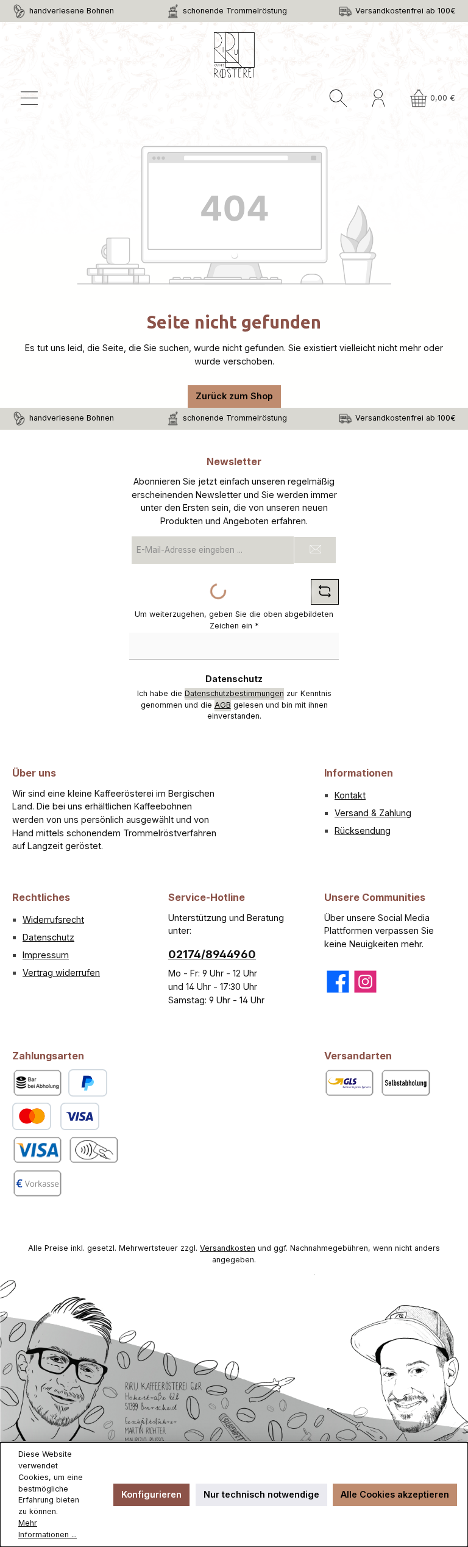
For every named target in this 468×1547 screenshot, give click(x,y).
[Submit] (315, 550)
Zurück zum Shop (234, 396)
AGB (222, 704)
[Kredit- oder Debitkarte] (55, 1116)
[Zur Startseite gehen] (234, 55)
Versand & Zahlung (373, 813)
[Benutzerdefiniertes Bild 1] (37, 1150)
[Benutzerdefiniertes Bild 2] (93, 1150)
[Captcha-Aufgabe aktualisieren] (325, 592)
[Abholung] (405, 1083)
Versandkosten (227, 1248)
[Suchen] (338, 98)
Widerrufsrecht (53, 919)
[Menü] (29, 98)
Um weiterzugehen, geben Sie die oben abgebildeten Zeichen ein (234, 620)
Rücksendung (363, 830)
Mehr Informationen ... (47, 1528)
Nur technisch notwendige (261, 1494)
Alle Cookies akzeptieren (395, 1494)
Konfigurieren (151, 1494)
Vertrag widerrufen (61, 972)
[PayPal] (87, 1083)
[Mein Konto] (378, 98)
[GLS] (349, 1083)
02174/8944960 (212, 954)
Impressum (46, 955)
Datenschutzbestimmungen (234, 693)
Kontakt (350, 795)
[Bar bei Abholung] (37, 1083)
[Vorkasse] (37, 1183)
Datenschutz (48, 937)
